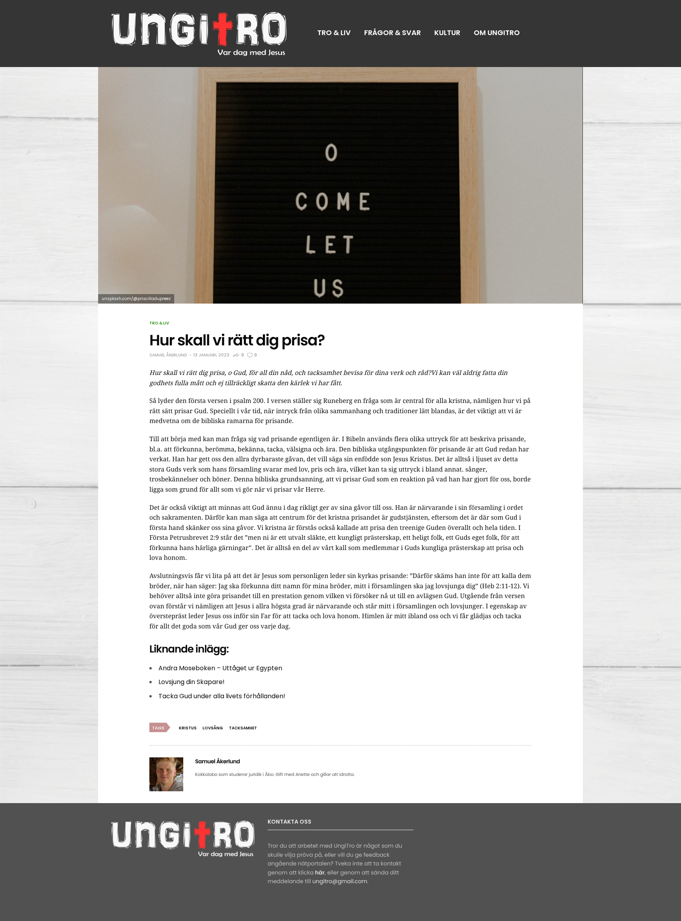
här (319, 872)
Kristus (188, 728)
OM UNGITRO (497, 32)
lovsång (213, 728)
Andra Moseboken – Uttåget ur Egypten (220, 668)
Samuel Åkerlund (168, 355)
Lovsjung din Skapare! (191, 681)
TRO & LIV (334, 32)
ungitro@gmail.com (340, 881)
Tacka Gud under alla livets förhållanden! (221, 696)
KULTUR (447, 32)
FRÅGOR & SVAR (392, 32)
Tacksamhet (243, 728)
